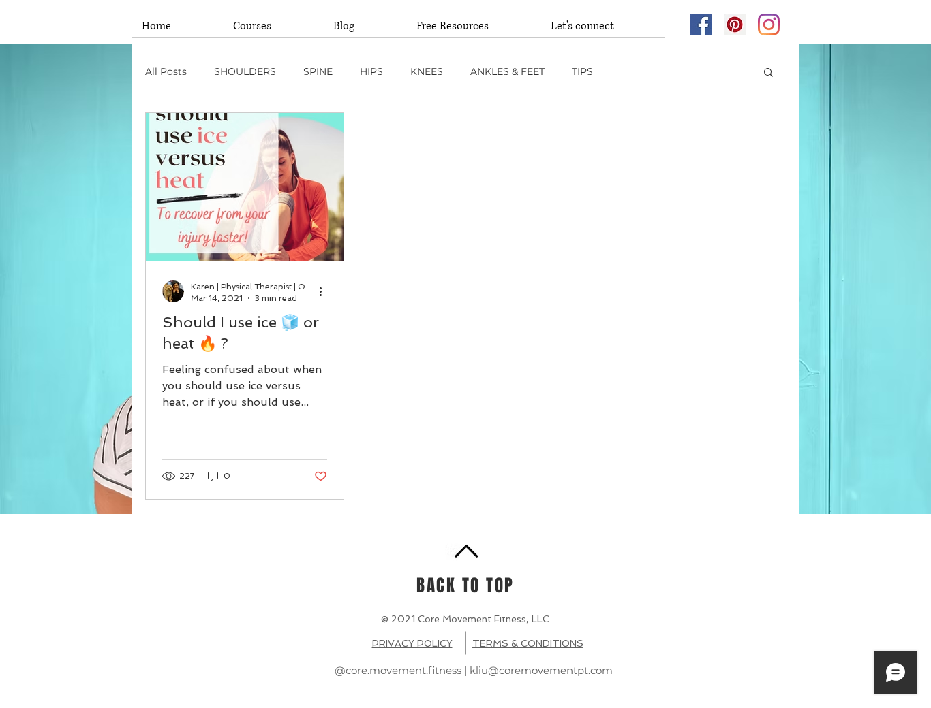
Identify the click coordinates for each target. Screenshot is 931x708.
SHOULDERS (245, 72)
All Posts (166, 72)
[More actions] (325, 291)
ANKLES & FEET (507, 72)
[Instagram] (769, 24)
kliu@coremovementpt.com (541, 670)
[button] (768, 73)
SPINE (318, 72)
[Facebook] (701, 24)
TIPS (582, 72)
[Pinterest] (735, 24)
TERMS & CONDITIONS (527, 643)
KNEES (426, 72)
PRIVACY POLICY (412, 643)
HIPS (371, 72)
